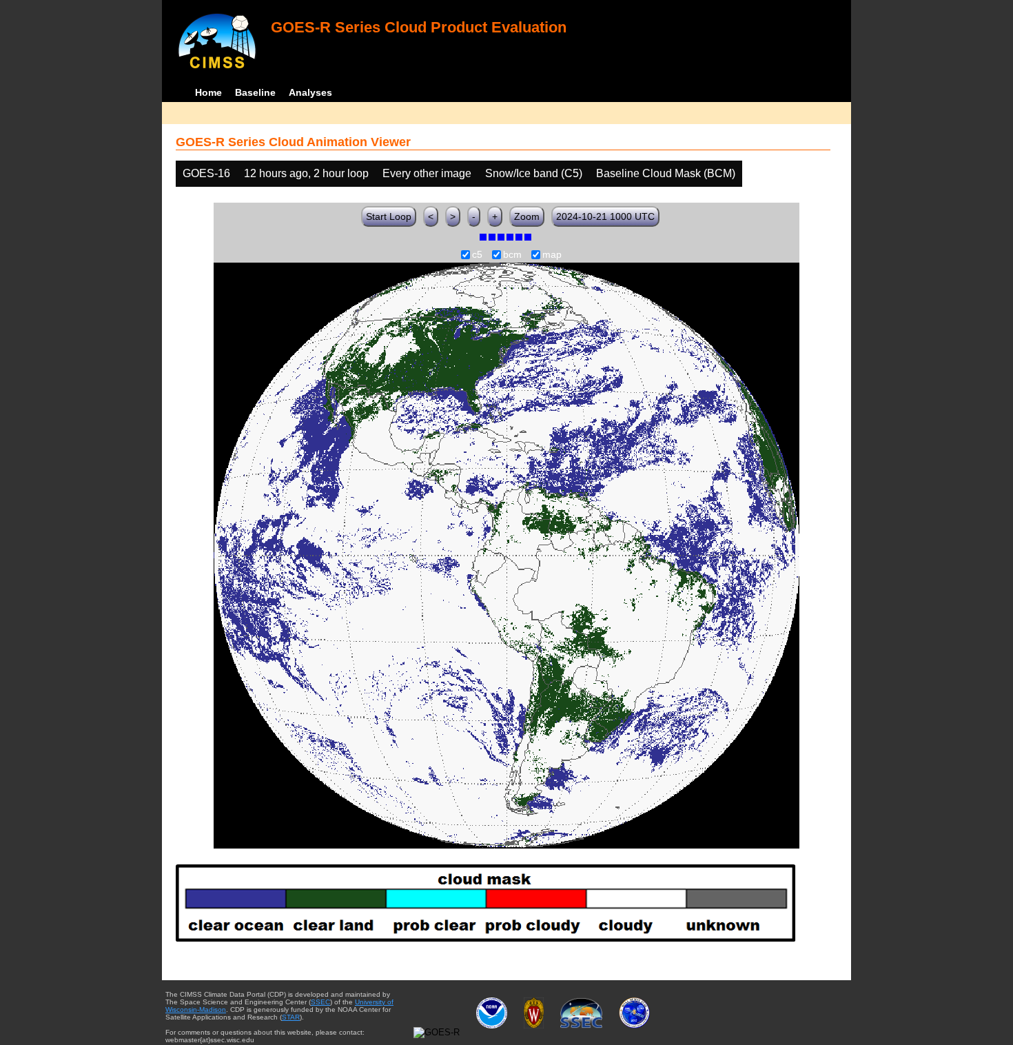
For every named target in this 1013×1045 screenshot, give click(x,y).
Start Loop (388, 216)
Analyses (310, 92)
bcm (512, 255)
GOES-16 (206, 173)
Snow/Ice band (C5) (533, 173)
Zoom (527, 216)
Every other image (426, 173)
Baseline (255, 92)
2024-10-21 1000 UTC (605, 216)
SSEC (320, 1002)
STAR (291, 1017)
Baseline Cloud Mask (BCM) (665, 173)
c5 (477, 255)
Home (208, 92)
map (552, 255)
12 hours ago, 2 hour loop (306, 173)
